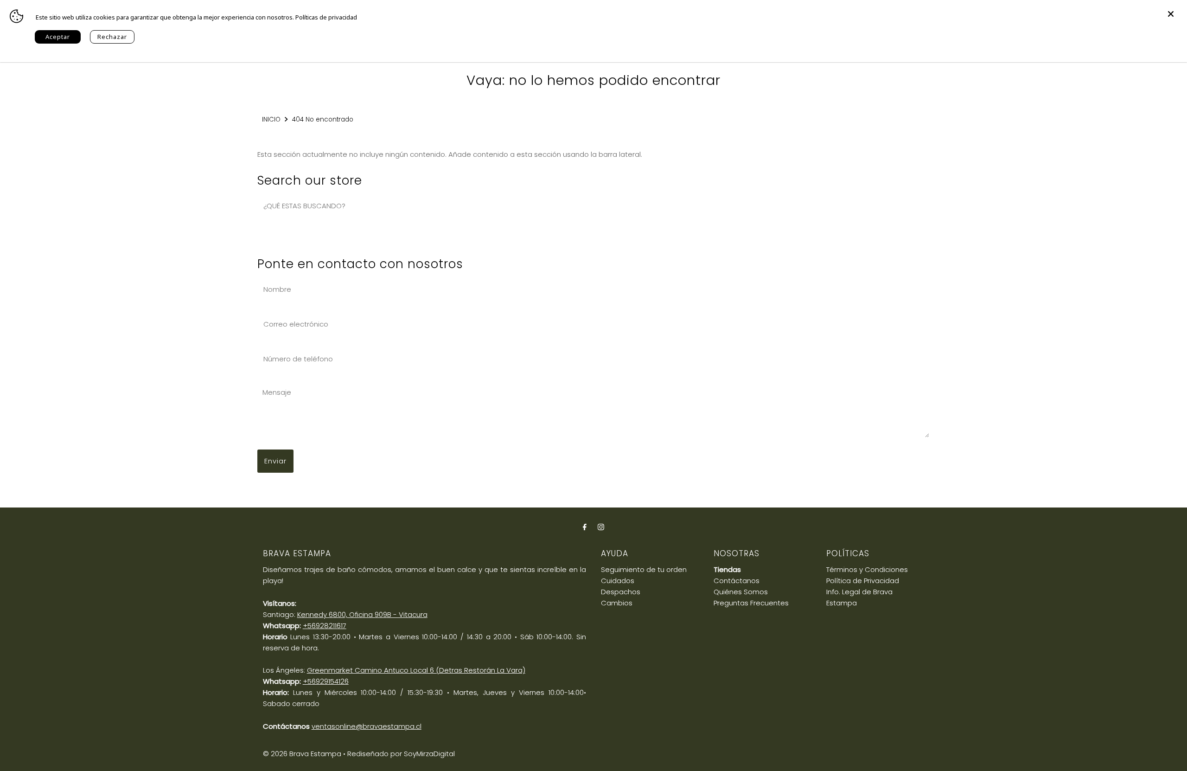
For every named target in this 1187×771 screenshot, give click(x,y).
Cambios (616, 603)
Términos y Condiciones (867, 569)
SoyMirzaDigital (429, 753)
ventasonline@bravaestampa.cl (366, 726)
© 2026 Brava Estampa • (304, 753)
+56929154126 (326, 681)
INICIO (271, 119)
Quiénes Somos (741, 592)
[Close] (1170, 9)
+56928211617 (324, 625)
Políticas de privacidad (326, 17)
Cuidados (617, 580)
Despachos (620, 592)
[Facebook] (585, 527)
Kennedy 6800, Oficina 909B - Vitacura (362, 614)
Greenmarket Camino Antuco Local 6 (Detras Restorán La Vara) (416, 670)
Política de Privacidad (862, 580)
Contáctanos (736, 580)
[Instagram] (601, 527)
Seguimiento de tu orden (644, 569)
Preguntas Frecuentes (751, 603)
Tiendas (727, 569)
